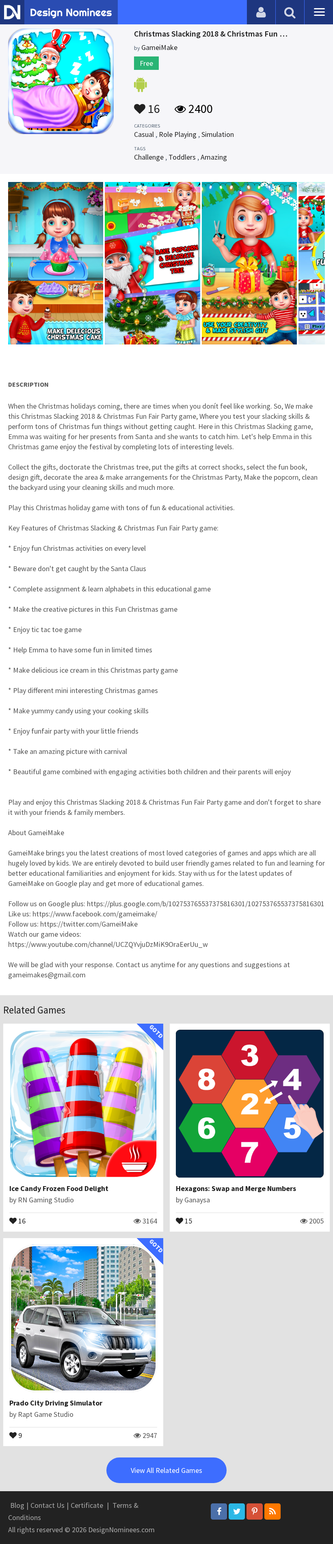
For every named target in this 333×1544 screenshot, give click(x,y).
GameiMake (159, 47)
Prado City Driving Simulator (55, 1403)
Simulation (217, 134)
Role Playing (178, 134)
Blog (17, 1505)
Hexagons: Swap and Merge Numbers (236, 1188)
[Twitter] (237, 1511)
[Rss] (272, 1511)
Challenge (149, 157)
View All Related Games (166, 1470)
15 (187, 1220)
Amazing (214, 157)
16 (152, 105)
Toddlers (182, 157)
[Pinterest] (255, 1511)
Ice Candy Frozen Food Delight (58, 1188)
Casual (144, 134)
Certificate (87, 1505)
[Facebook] (219, 1511)
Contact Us (47, 1505)
